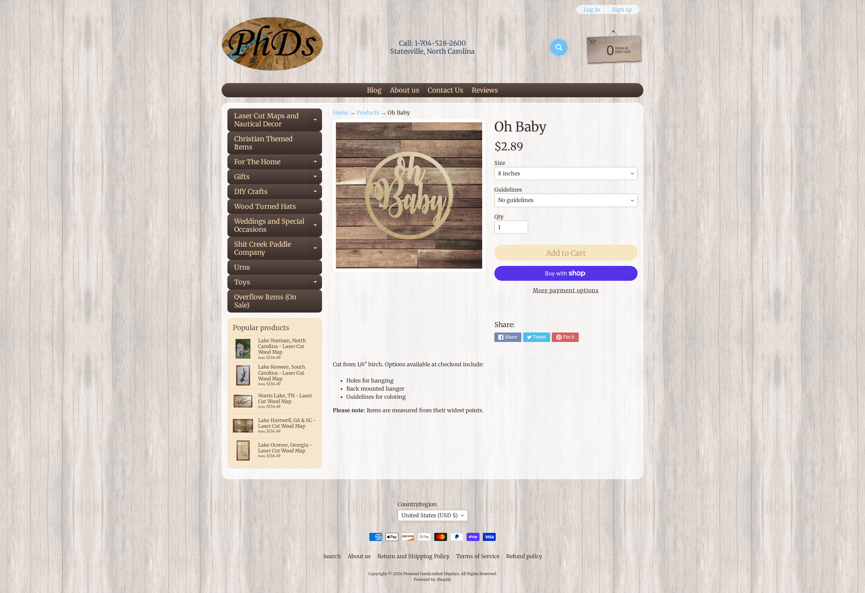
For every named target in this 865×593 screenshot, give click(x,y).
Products (367, 112)
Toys (278, 284)
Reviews (485, 90)
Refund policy (524, 556)
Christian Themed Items (263, 142)
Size (499, 162)
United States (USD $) (429, 515)
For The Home (278, 163)
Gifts (278, 178)
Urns (242, 267)
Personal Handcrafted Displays (431, 573)
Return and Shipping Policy (413, 556)
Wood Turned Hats (265, 206)
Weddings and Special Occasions (278, 225)
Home (340, 112)
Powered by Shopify (432, 579)
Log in (592, 9)
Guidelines (508, 189)
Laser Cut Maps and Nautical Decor (278, 120)
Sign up (622, 9)
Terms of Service (477, 556)
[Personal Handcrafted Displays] (272, 47)
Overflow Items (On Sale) (265, 301)
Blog (374, 90)
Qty (498, 216)
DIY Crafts (278, 193)
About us (404, 90)
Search (332, 556)
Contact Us (445, 90)
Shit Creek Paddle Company (278, 248)
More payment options (566, 290)
